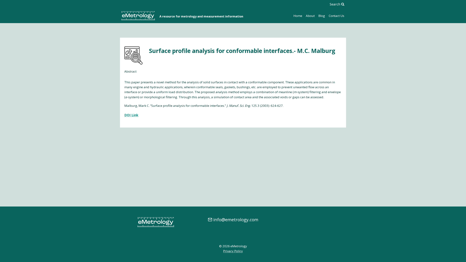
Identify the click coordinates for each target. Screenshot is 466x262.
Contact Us (336, 16)
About (310, 16)
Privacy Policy (233, 251)
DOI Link (131, 115)
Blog (321, 16)
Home (297, 16)
